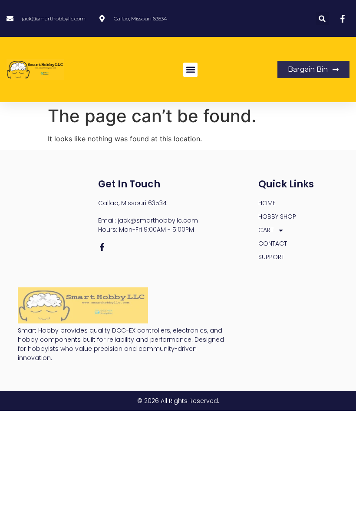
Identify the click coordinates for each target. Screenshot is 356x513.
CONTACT (272, 243)
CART (266, 230)
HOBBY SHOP (277, 216)
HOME (267, 203)
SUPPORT (271, 257)
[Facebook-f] (102, 247)
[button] (322, 18)
